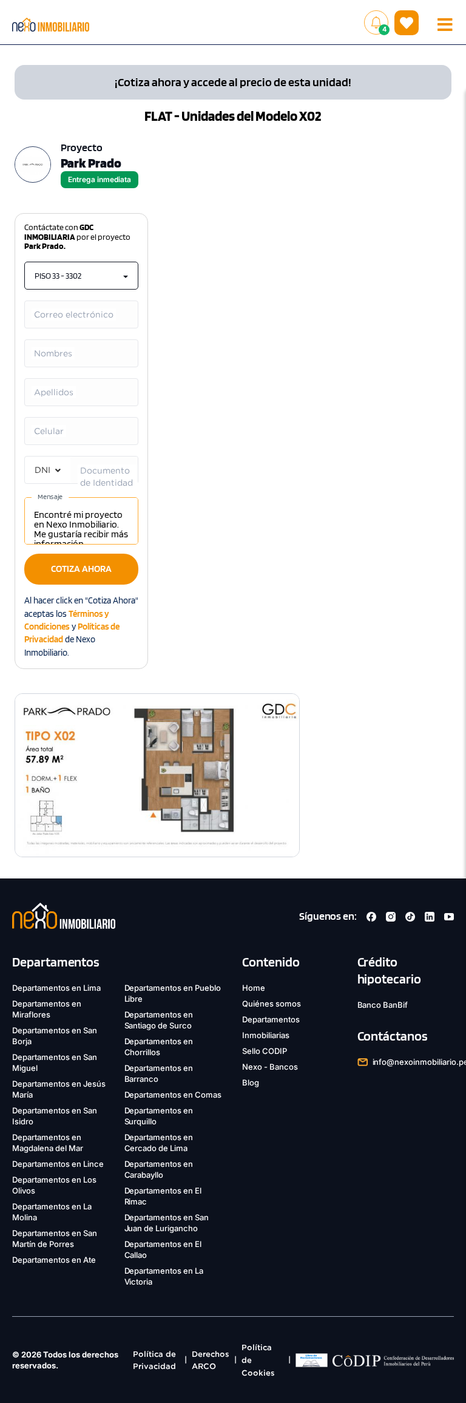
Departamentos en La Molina (52, 1211)
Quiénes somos (271, 1003)
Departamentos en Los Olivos (54, 1185)
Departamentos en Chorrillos (159, 1046)
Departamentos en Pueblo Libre (172, 993)
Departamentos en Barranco (159, 1073)
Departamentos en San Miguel (54, 1062)
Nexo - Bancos (270, 1067)
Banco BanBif (382, 1005)
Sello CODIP (264, 1051)
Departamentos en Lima (56, 988)
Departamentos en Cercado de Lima (159, 1142)
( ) (406, 22)
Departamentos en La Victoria (164, 1276)
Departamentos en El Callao (163, 1249)
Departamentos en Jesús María (59, 1089)
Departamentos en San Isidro (54, 1116)
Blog (250, 1082)
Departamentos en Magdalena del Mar (47, 1142)
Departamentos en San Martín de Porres (54, 1238)
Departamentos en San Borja (54, 1035)
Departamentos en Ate (54, 1260)
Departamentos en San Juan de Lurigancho (166, 1222)
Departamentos (271, 1019)
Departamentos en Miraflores (46, 1009)
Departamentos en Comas (173, 1094)
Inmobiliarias (265, 1035)
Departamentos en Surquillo (159, 1116)
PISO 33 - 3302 (58, 275)
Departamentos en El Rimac (163, 1196)
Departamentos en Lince (58, 1164)
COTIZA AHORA (81, 568)
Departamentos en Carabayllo (159, 1169)
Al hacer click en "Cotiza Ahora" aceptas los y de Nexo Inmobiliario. (81, 626)
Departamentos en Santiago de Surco (159, 1020)
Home (253, 988)
